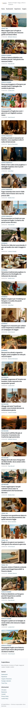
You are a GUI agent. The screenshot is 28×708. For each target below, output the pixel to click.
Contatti (3, 694)
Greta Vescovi (11, 117)
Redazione (4, 692)
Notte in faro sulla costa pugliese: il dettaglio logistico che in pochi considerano (13, 167)
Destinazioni (9, 9)
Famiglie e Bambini (6, 55)
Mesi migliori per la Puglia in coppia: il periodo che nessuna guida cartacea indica (12, 32)
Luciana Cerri (11, 90)
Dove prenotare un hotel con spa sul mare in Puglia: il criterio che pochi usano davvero (13, 220)
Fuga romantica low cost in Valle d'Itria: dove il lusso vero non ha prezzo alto (12, 193)
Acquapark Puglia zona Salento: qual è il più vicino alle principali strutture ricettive (12, 649)
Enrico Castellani (12, 521)
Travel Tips (4, 28)
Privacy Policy (5, 696)
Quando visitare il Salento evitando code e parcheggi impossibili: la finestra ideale (13, 569)
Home (3, 9)
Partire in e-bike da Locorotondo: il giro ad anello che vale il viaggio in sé (13, 247)
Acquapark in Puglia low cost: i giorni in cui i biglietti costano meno (12, 113)
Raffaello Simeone (12, 36)
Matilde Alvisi (11, 197)
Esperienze (17, 9)
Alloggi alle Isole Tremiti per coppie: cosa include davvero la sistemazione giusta (12, 408)
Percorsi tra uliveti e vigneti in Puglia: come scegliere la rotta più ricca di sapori (13, 354)
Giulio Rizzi (10, 171)
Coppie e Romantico (6, 135)
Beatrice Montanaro (13, 144)
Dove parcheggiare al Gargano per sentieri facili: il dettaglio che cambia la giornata (13, 86)
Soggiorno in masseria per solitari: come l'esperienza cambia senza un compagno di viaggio (13, 328)
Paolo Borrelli (11, 63)
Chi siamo (3, 689)
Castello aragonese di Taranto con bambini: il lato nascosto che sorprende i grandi (13, 381)
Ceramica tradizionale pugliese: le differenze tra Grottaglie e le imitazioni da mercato (13, 274)
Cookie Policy (4, 698)
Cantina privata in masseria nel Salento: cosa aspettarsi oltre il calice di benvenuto (12, 140)
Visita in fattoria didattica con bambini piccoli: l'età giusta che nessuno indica (12, 59)
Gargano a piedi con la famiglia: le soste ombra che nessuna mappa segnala (13, 623)
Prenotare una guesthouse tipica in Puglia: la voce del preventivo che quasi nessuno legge (13, 517)
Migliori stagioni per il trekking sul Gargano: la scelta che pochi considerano (13, 301)
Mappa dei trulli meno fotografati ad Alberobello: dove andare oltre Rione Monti (13, 462)
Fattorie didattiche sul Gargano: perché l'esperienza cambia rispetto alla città (12, 596)
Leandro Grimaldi (12, 251)
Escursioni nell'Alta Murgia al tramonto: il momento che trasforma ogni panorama (11, 435)
